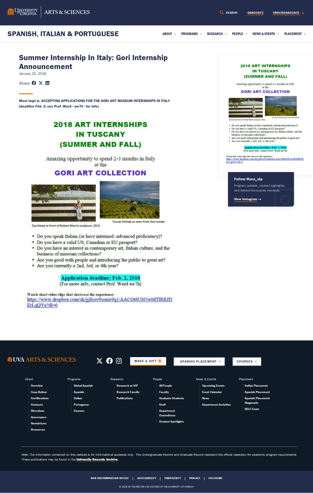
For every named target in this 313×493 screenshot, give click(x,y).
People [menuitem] (235, 35)
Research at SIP (127, 386)
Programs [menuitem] (187, 35)
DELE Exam (252, 409)
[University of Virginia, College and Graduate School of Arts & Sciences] (49, 12)
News (205, 398)
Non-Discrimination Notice (110, 478)
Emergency (173, 478)
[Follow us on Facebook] (109, 362)
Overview (37, 386)
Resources (38, 429)
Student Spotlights (171, 421)
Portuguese (81, 405)
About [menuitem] (164, 35)
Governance (39, 417)
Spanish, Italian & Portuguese (63, 33)
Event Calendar (212, 392)
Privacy (194, 478)
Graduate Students (171, 398)
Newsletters (39, 423)
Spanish (79, 392)
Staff (162, 405)
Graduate (255, 13)
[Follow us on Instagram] (119, 362)
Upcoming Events (213, 386)
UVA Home (215, 478)
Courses (245, 361)
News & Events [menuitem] (261, 35)
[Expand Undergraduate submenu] (301, 12)
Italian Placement (256, 386)
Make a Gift (145, 361)
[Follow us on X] (99, 362)
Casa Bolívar (39, 392)
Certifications (40, 398)
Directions (37, 411)
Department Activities (216, 405)
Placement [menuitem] (290, 35)
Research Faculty (128, 392)
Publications (125, 398)
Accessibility (146, 478)
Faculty (164, 392)
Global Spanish (83, 386)
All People (165, 386)
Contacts (37, 405)
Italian (78, 398)
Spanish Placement (197, 361)
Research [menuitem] (212, 35)
